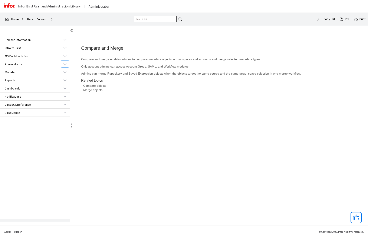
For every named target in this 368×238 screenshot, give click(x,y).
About (7, 231)
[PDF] (341, 19)
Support (18, 231)
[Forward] (51, 19)
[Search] (179, 19)
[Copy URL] (318, 19)
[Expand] (65, 39)
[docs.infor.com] (6, 19)
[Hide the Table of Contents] (72, 31)
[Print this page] (355, 19)
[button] (30, 40)
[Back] (23, 19)
